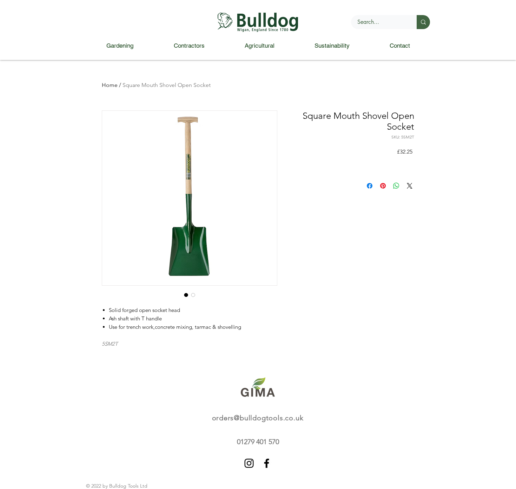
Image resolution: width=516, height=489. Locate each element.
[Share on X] (409, 186)
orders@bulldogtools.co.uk (258, 418)
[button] (119, 45)
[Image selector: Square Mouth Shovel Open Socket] (186, 294)
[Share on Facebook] (369, 186)
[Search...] (423, 22)
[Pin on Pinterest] (383, 186)
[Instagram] (249, 463)
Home (110, 85)
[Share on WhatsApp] (396, 186)
